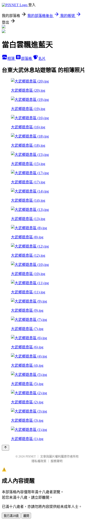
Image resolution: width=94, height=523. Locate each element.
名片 (42, 59)
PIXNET (31, 456)
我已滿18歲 (11, 515)
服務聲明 (57, 461)
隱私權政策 (38, 461)
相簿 (11, 59)
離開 (26, 515)
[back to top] (5, 448)
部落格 (27, 59)
